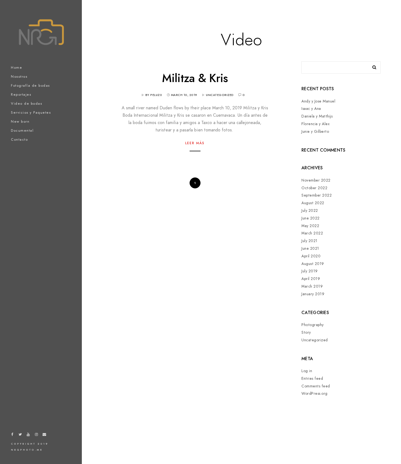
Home (16, 67)
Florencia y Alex (315, 123)
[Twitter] (20, 435)
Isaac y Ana (311, 108)
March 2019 (312, 286)
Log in (306, 370)
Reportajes (21, 94)
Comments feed (315, 386)
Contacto (19, 139)
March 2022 (312, 233)
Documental (22, 130)
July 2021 (309, 240)
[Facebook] (12, 435)
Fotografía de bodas (30, 85)
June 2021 (310, 248)
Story (306, 332)
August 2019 (312, 263)
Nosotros (19, 76)
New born (20, 121)
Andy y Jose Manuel (318, 101)
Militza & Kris (195, 78)
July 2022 (309, 210)
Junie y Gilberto (315, 131)
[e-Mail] (44, 435)
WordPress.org (314, 393)
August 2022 (312, 203)
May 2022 (310, 225)
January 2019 (312, 294)
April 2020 (311, 256)
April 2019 (310, 278)
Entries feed (312, 378)
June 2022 (310, 218)
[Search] (372, 66)
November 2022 (316, 180)
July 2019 (309, 271)
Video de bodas (26, 103)
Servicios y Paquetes (31, 112)
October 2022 (314, 188)
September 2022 (316, 195)
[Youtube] (28, 435)
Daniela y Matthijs (317, 116)
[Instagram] (36, 435)
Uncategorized (220, 95)
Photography (312, 324)
